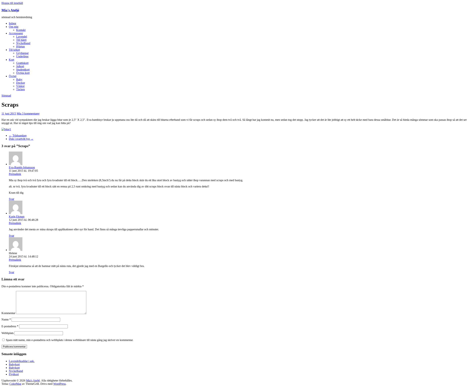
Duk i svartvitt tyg (21, 138)
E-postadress (9, 326)
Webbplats (7, 333)
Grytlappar (22, 53)
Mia (19, 113)
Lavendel (21, 36)
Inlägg (12, 23)
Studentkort (23, 69)
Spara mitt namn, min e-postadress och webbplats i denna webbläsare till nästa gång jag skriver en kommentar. (69, 340)
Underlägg (22, 56)
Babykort (14, 364)
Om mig (13, 26)
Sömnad (6, 95)
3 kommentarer (30, 113)
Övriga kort (23, 72)
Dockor (20, 82)
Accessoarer (16, 33)
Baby (19, 79)
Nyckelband (23, 43)
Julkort (20, 66)
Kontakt (21, 30)
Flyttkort (14, 374)
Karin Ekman (16, 216)
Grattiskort (22, 62)
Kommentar (8, 313)
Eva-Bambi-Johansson (22, 167)
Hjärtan (20, 46)
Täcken (20, 89)
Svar (11, 198)
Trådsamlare (18, 135)
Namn (6, 319)
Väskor (20, 86)
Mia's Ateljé (10, 10)
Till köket (14, 49)
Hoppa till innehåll (12, 3)
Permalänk (15, 174)
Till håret (21, 39)
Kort (11, 59)
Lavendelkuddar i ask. (22, 361)
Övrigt (12, 76)
